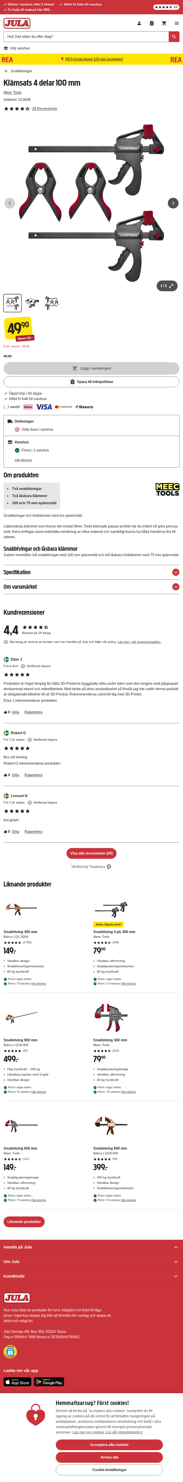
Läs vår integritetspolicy (124, 1432)
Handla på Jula (18, 1247)
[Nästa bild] (173, 203)
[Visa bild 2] (32, 303)
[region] (91, 1437)
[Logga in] (139, 23)
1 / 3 (163, 286)
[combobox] (91, 36)
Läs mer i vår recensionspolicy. (139, 642)
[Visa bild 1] (12, 303)
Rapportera (33, 712)
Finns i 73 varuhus (117, 983)
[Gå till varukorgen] (164, 23)
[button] (10, 1352)
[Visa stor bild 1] (91, 203)
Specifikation (17, 572)
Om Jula (11, 1261)
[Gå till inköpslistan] (151, 23)
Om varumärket (20, 586)
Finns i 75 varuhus (27, 983)
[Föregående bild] (9, 203)
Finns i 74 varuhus (27, 1091)
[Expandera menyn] (176, 23)
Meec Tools (13, 92)
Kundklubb (14, 1276)
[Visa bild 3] (52, 303)
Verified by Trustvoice (88, 867)
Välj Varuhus (23, 460)
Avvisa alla (109, 1457)
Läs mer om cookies (88, 1432)
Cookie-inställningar (109, 1470)
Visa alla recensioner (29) (91, 853)
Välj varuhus (20, 48)
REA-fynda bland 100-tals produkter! (94, 59)
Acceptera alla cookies (109, 1445)
